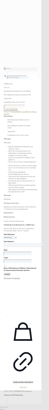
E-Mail (6, 258)
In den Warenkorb (10, 109)
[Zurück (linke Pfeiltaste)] (1, 409)
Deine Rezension (9, 241)
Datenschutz (19, 395)
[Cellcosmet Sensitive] (23, 299)
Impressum (7, 395)
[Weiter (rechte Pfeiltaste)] (3, 409)
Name (6, 250)
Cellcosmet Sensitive (23, 382)
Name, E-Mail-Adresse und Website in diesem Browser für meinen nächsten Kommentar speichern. (20, 269)
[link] (27, 77)
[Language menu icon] (7, 68)
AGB (12, 395)
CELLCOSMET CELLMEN (20, 112)
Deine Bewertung (9, 234)
